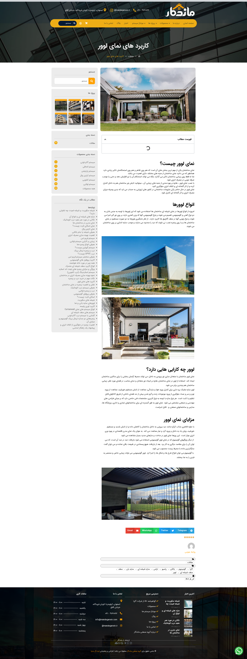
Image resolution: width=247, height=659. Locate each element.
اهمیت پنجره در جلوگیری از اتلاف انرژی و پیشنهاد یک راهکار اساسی (77, 326)
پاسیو (164, 569)
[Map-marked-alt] (116, 643)
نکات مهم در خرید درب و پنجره (81, 278)
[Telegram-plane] (125, 643)
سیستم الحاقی (89, 166)
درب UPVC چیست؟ (86, 253)
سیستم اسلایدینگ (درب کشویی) (81, 272)
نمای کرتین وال (88, 229)
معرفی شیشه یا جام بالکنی (83, 232)
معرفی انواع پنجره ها (86, 244)
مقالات (131, 56)
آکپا (191, 569)
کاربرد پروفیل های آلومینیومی (82, 260)
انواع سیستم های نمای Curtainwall (80, 309)
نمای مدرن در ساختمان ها (84, 222)
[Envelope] (119, 643)
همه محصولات (89, 188)
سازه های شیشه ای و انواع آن (82, 216)
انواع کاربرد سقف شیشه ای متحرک (80, 266)
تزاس (156, 569)
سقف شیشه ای (186, 572)
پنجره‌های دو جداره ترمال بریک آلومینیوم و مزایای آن (77, 320)
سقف (120, 569)
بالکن (172, 569)
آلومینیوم (182, 569)
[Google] (122, 643)
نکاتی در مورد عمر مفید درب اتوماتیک (79, 219)
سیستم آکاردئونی (87, 162)
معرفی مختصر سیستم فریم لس (81, 256)
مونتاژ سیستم (137, 23)
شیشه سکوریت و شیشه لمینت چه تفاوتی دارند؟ (77, 212)
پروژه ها (151, 23)
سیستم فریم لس (88, 238)
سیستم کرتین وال (87, 175)
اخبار (126, 23)
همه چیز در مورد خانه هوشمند (82, 263)
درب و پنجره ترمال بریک (84, 250)
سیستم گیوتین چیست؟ (85, 247)
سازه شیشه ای (144, 569)
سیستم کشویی (88, 179)
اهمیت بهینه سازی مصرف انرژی (81, 235)
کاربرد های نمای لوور (86, 281)
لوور (174, 572)
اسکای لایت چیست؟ (86, 297)
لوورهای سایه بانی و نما (84, 303)
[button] (105, 139)
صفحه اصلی (188, 23)
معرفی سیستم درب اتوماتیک (83, 287)
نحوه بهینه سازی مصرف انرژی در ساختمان (77, 275)
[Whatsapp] (128, 643)
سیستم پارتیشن (88, 171)
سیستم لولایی (89, 184)
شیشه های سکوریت (86, 300)
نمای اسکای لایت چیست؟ (84, 226)
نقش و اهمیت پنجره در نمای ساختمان (78, 284)
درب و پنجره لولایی (87, 290)
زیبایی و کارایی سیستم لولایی (82, 241)
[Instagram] (131, 643)
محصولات (164, 23)
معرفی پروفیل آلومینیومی (84, 294)
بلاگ (119, 23)
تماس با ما (108, 23)
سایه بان (130, 569)
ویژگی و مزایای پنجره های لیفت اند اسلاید (77, 269)
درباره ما (176, 23)
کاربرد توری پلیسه (87, 306)
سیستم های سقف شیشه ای (83, 312)
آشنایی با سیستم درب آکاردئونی (81, 315)
